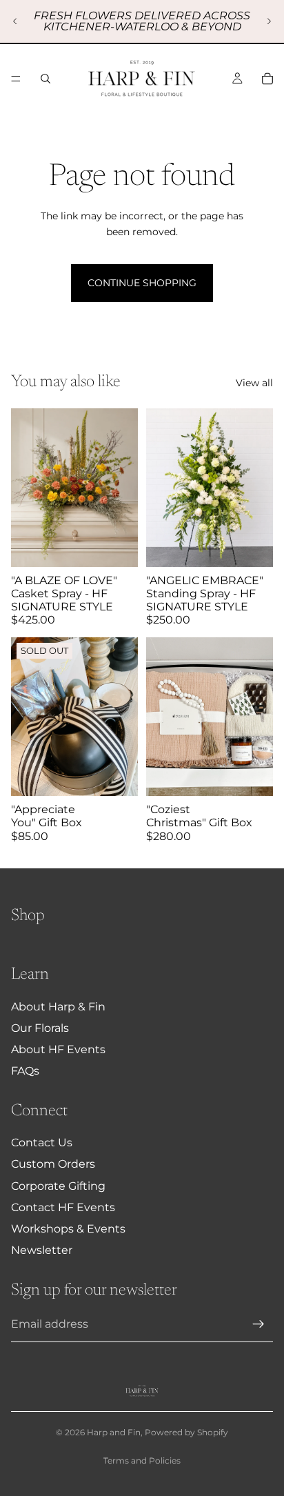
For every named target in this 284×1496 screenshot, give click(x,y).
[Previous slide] (15, 21)
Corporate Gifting (58, 1186)
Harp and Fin (114, 1432)
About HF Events (58, 1049)
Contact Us (41, 1142)
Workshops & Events (68, 1228)
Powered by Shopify (186, 1432)
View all (254, 383)
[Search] (45, 78)
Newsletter (41, 1250)
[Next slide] (269, 21)
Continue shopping (142, 283)
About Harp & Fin (58, 1006)
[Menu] (16, 78)
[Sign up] (258, 1324)
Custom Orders (53, 1163)
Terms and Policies (142, 1460)
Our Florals (40, 1028)
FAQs (25, 1070)
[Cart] (267, 78)
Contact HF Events (63, 1207)
